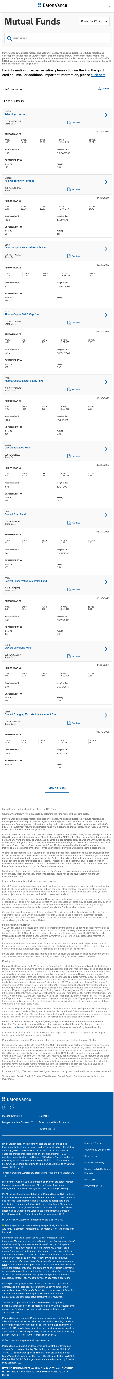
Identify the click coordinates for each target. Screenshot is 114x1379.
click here (98, 75)
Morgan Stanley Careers (15, 1122)
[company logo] (52, 6)
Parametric (45, 1128)
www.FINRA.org (10, 1167)
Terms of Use (90, 1156)
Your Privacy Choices (95, 1149)
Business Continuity (94, 1162)
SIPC (7, 1352)
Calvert (43, 1116)
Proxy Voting (91, 1186)
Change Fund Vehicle (92, 21)
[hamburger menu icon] (6, 6)
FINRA (63, 1349)
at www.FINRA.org (44, 1160)
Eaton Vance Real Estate (52, 1122)
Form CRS (89, 1179)
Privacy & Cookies (93, 1143)
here (19, 1027)
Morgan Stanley (11, 1116)
